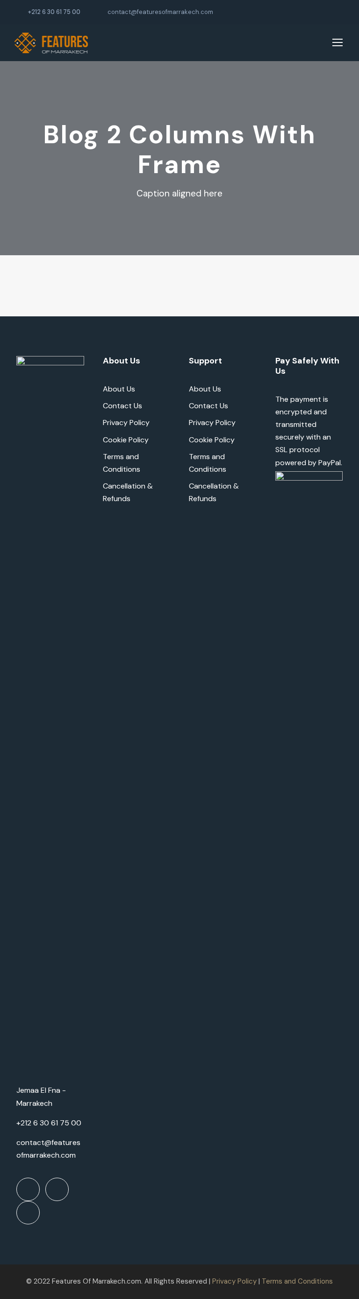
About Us (119, 389)
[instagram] (340, 12)
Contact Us (122, 406)
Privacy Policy (126, 422)
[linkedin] (311, 12)
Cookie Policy (126, 440)
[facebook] (296, 12)
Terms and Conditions (297, 1281)
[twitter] (325, 12)
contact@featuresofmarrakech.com (160, 12)
